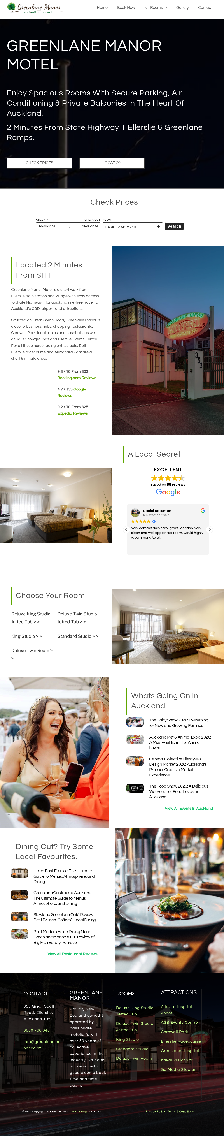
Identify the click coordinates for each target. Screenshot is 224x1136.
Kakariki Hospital (178, 1060)
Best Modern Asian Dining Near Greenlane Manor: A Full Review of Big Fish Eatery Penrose (63, 937)
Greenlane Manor (86, 995)
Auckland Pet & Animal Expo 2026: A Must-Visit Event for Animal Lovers (180, 742)
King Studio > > (26, 636)
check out (92, 219)
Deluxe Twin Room (134, 1058)
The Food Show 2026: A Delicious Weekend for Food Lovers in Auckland (178, 791)
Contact (205, 8)
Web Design (80, 1111)
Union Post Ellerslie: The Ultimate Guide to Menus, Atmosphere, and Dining (63, 876)
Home (102, 8)
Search (174, 226)
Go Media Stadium (179, 1070)
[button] (209, 529)
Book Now (126, 8)
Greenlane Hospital (180, 1051)
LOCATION (112, 163)
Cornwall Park (174, 1032)
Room (107, 219)
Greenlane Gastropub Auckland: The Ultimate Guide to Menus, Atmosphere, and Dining (62, 898)
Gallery (182, 8)
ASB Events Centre (179, 1023)
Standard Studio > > (78, 636)
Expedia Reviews (73, 413)
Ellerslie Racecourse (181, 1041)
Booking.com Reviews (77, 378)
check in (42, 219)
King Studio (127, 1040)
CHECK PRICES (39, 163)
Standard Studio (132, 1049)
